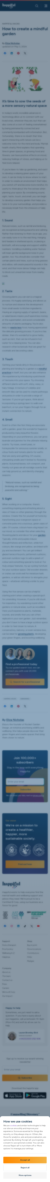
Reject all (25, 1167)
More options (25, 1175)
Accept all (25, 1160)
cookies (13, 1125)
